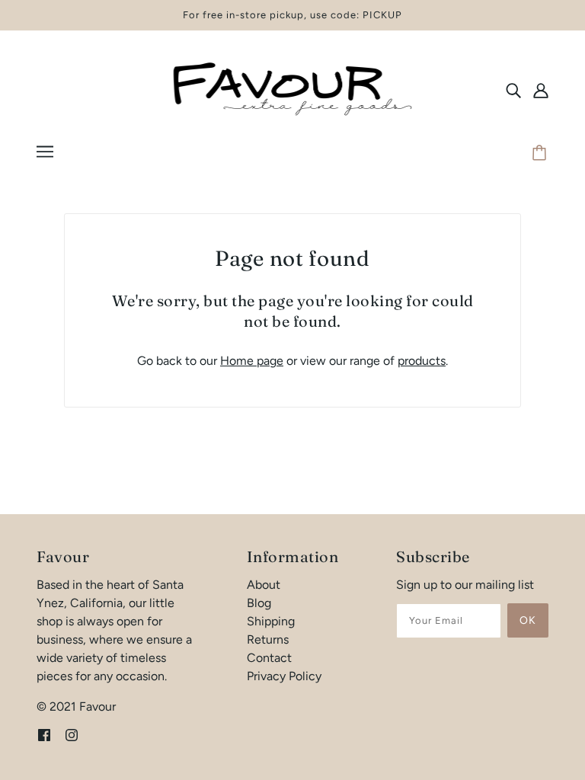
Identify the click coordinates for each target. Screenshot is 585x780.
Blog (259, 603)
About (263, 584)
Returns (268, 639)
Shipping (271, 621)
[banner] (292, 89)
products (422, 360)
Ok (527, 620)
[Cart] (542, 153)
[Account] (541, 90)
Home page (251, 360)
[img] (513, 90)
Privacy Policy (284, 676)
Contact (269, 658)
